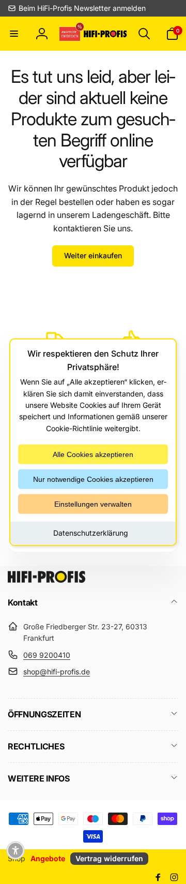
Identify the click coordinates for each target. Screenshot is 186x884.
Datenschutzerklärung (90, 532)
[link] (77, 8)
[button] (14, 33)
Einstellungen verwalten (93, 504)
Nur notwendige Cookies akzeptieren (93, 479)
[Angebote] (70, 33)
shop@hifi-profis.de (56, 671)
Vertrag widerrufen (109, 858)
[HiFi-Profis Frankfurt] (46, 579)
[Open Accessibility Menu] (15, 850)
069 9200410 (46, 655)
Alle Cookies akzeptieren (93, 454)
